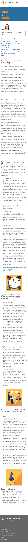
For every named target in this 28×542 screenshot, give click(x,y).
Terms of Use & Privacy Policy (7, 533)
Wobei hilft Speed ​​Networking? (9, 41)
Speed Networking (5, 522)
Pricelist (2, 527)
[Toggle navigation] (25, 2)
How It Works (4, 525)
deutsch (5, 12)
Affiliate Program (4, 531)
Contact (2, 537)
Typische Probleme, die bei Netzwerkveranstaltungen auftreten (10, 48)
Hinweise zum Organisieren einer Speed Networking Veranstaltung (11, 52)
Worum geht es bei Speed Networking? (11, 38)
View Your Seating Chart (6, 535)
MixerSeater (14, 242)
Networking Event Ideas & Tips (8, 529)
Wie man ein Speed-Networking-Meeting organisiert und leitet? (11, 44)
